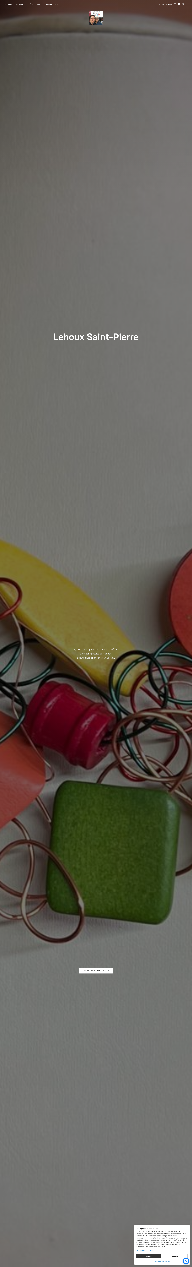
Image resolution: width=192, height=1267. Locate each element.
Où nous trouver (35, 4)
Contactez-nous (52, 4)
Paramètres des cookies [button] (162, 1262)
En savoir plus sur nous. (144, 1251)
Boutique (8, 4)
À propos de (20, 4)
